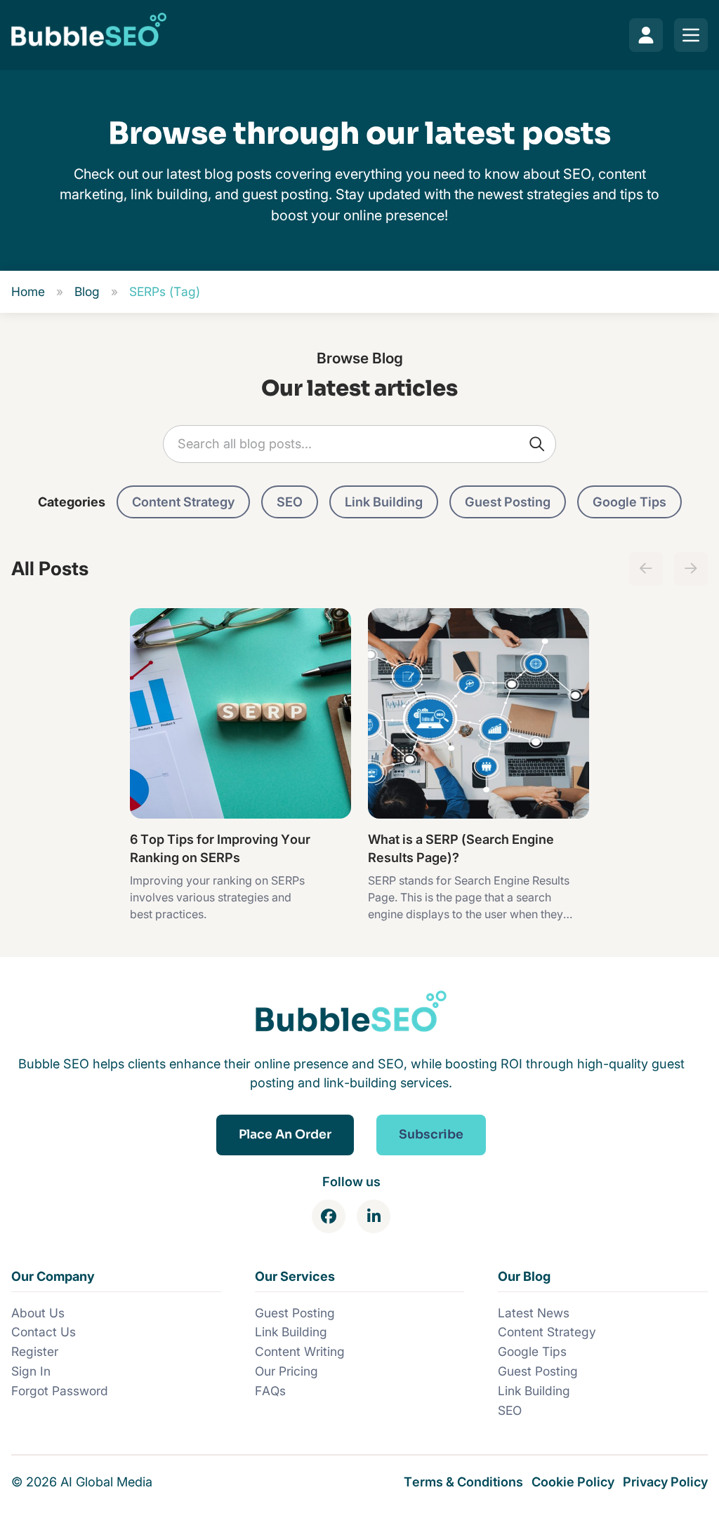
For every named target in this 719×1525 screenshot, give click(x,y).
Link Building (384, 501)
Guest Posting (507, 501)
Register (34, 1351)
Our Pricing (286, 1371)
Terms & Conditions (463, 1481)
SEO (290, 501)
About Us (38, 1312)
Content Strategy (183, 501)
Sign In (31, 1371)
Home (28, 291)
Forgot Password (59, 1390)
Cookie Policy (573, 1481)
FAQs (270, 1390)
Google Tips (629, 501)
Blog (87, 291)
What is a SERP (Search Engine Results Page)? (461, 848)
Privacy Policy (665, 1481)
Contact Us (43, 1331)
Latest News (533, 1312)
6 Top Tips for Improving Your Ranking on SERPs (220, 848)
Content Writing (300, 1351)
